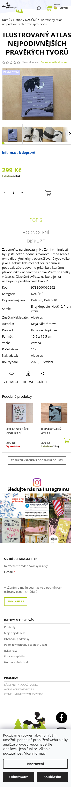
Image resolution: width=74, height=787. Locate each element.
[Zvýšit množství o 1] (4, 192)
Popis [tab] (36, 219)
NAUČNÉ (37, 294)
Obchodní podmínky (16, 639)
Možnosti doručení (49, 152)
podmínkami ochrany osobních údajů (33, 590)
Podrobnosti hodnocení (54, 62)
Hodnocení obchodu (16, 662)
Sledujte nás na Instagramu (38, 489)
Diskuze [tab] (36, 241)
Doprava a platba (14, 656)
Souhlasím (52, 777)
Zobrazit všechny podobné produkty (37, 460)
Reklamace (10, 650)
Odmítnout (18, 777)
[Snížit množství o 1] (22, 192)
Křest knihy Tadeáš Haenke (21, 684)
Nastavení (35, 764)
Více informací (35, 753)
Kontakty (9, 627)
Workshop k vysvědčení (19, 689)
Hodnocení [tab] (35, 232)
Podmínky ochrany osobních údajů (25, 645)
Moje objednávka (14, 633)
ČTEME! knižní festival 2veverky (23, 694)
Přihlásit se (16, 601)
